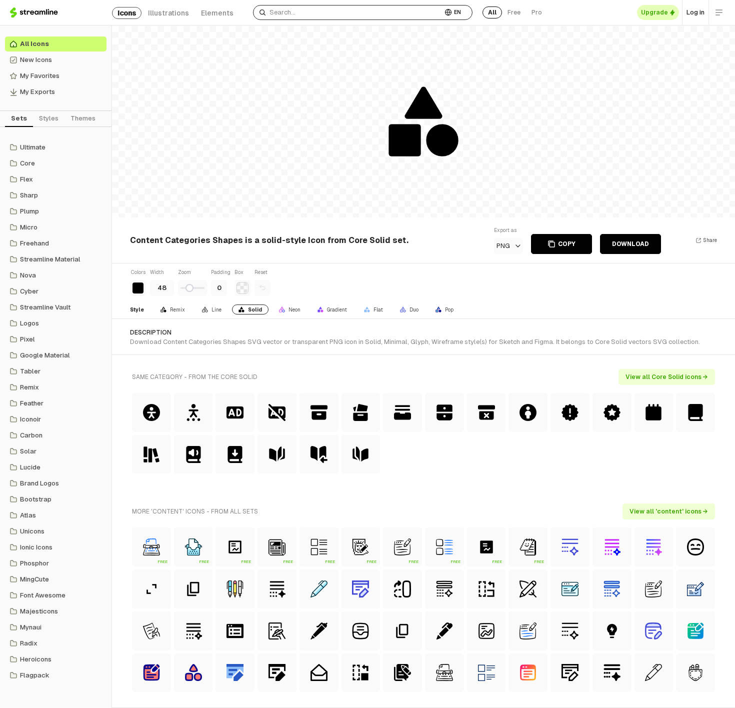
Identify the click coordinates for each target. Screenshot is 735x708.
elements (217, 13)
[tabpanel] (56, 411)
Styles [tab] (48, 118)
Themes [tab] (83, 118)
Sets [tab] (19, 118)
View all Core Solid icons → (667, 377)
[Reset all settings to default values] (262, 288)
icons (127, 13)
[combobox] (348, 13)
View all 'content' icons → (669, 511)
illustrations (168, 13)
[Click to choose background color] (242, 288)
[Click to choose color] (138, 288)
